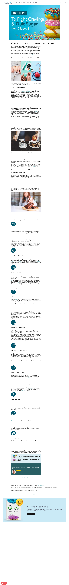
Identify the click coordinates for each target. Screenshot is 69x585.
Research (12, 401)
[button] (61, 2)
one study (17, 282)
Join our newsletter (15, 479)
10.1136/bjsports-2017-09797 (43, 484)
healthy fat (38, 261)
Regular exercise (14, 420)
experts (33, 166)
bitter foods (30, 377)
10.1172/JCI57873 (18, 489)
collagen (36, 111)
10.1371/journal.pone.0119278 (28, 488)
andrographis (23, 390)
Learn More (31, 513)
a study (25, 305)
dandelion (30, 388)
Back (35, 494)
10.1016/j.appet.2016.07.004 (41, 485)
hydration (16, 299)
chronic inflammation (26, 91)
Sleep (12, 280)
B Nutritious (34, 187)
